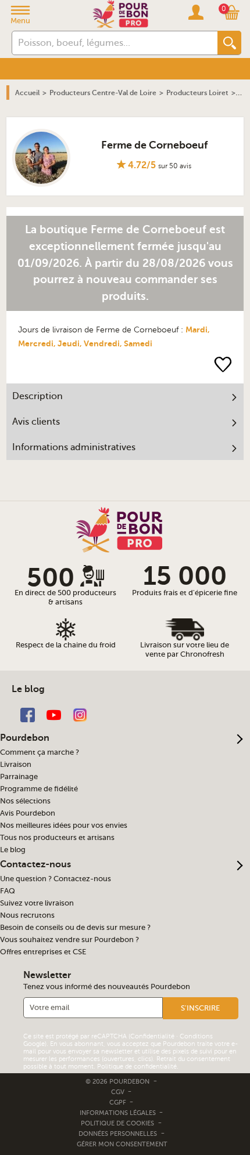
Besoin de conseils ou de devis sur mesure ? (75, 928)
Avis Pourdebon (27, 813)
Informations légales (119, 1113)
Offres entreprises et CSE (43, 952)
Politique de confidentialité (137, 1066)
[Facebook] (27, 714)
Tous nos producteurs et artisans (57, 838)
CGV (118, 1092)
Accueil (27, 93)
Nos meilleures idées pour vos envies (63, 825)
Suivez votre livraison (37, 903)
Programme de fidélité (39, 789)
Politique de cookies (117, 1123)
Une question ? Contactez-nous (55, 879)
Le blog (13, 850)
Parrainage (19, 777)
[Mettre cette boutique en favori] (223, 364)
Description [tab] (37, 396)
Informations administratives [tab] (73, 447)
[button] (200, 1008)
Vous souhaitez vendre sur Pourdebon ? (69, 940)
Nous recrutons (27, 915)
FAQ (7, 891)
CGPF (118, 1102)
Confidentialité (152, 1036)
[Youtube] (54, 714)
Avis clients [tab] (36, 422)
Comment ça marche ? (39, 752)
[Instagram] (80, 714)
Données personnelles (117, 1134)
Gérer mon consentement (122, 1144)
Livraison (15, 765)
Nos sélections (25, 801)
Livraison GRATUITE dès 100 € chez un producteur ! (96, 64)
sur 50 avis (174, 166)
